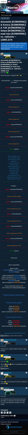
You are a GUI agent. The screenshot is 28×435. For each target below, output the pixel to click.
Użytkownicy (16, 12)
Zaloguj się (3, 1)
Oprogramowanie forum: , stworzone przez (14, 431)
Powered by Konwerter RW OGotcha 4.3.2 (14, 333)
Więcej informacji (5, 48)
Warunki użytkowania (13, 422)
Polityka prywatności (6, 424)
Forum (3, 12)
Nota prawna (4, 422)
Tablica (8, 12)
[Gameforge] (14, 425)
